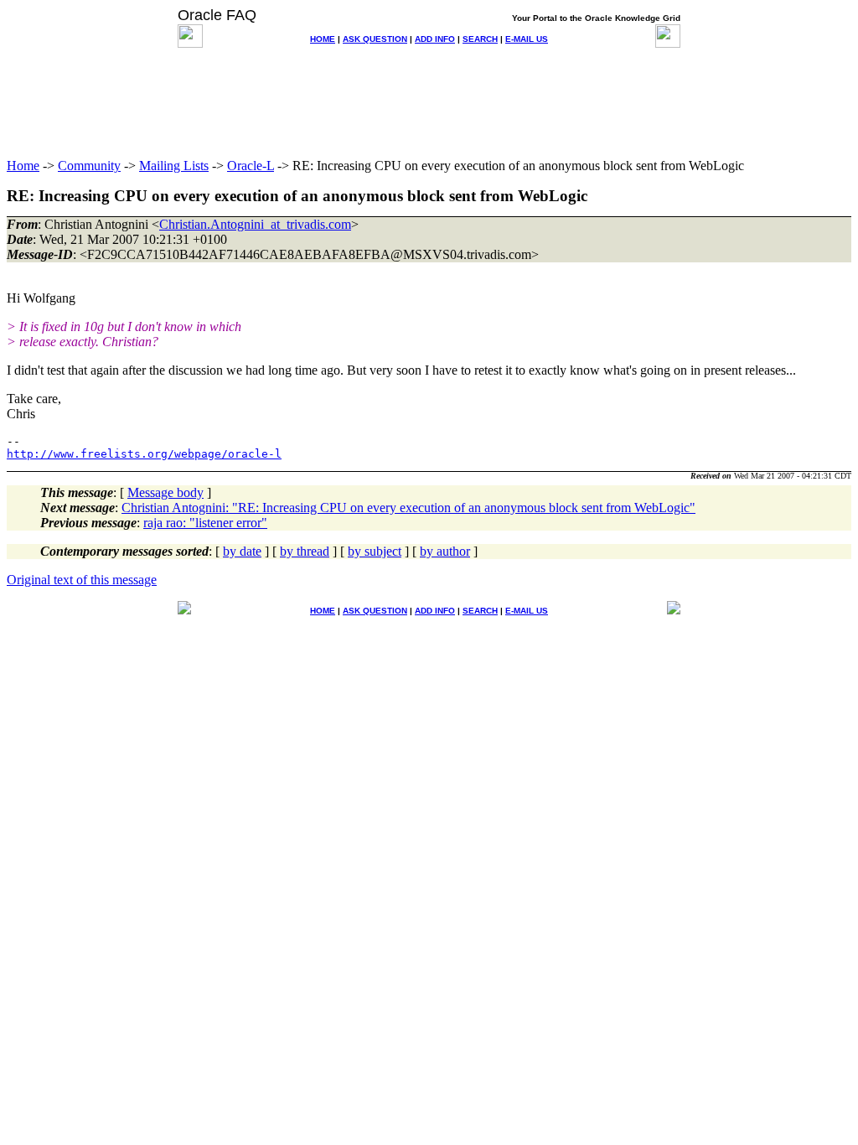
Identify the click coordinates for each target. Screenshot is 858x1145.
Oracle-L (250, 165)
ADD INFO (435, 39)
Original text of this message (82, 579)
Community (89, 165)
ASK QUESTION (375, 39)
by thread (304, 551)
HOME (322, 39)
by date (242, 551)
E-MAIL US (526, 39)
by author (445, 551)
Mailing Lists (174, 165)
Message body (165, 492)
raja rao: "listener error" (205, 523)
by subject (374, 551)
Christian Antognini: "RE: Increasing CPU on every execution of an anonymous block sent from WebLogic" (408, 507)
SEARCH (480, 39)
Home (23, 165)
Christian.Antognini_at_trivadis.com (255, 224)
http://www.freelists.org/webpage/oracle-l (144, 454)
